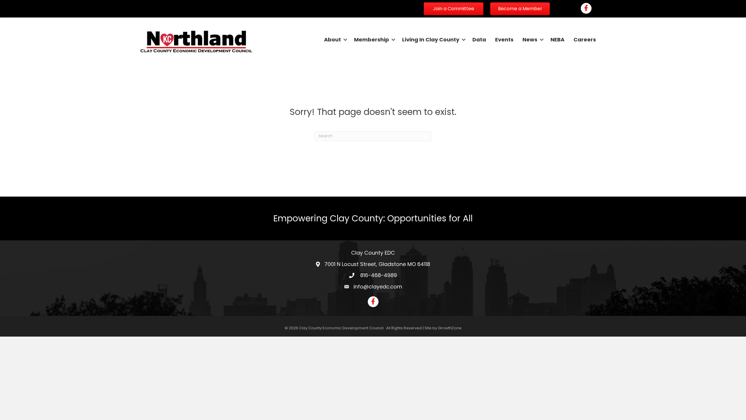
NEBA (557, 39)
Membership (371, 39)
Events (504, 39)
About (332, 39)
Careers (584, 39)
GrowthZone (450, 328)
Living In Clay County (430, 39)
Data (479, 39)
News (529, 39)
